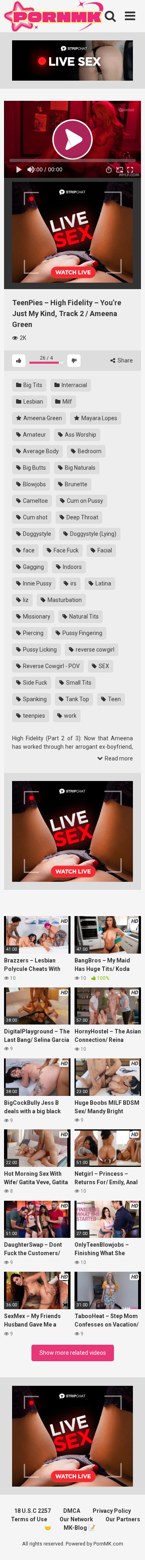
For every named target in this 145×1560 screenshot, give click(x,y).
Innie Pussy (37, 583)
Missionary (36, 616)
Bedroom (89, 451)
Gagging (33, 567)
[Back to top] (130, 1543)
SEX (103, 666)
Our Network (76, 1519)
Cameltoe (35, 501)
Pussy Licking (39, 649)
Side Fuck (34, 682)
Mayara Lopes (98, 418)
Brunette (75, 484)
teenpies (33, 715)
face (28, 550)
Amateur (34, 434)
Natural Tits (83, 616)
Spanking (34, 699)
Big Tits (32, 385)
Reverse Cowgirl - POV (51, 666)
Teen (114, 699)
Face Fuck (65, 550)
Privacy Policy (112, 1511)
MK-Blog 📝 (79, 1528)
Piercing (33, 633)
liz (25, 600)
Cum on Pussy (84, 501)
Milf (66, 401)
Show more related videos (72, 1353)
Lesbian (32, 401)
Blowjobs (34, 484)
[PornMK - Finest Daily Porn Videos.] (54, 17)
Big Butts (34, 467)
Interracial (73, 385)
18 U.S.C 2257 (32, 1511)
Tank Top (76, 699)
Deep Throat (81, 517)
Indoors (72, 567)
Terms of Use (29, 1519)
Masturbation (64, 600)
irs (73, 583)
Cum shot (35, 517)
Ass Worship (80, 434)
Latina (102, 583)
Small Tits (78, 682)
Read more (118, 758)
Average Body (40, 451)
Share (124, 360)
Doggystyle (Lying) (92, 534)
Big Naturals (79, 467)
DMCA (71, 1511)
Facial (104, 550)
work (70, 715)
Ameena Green (42, 418)
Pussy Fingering (81, 633)
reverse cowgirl (94, 649)
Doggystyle (36, 534)
